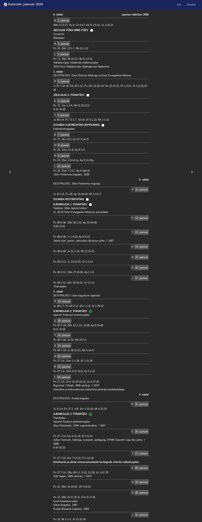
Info (179, 4)
